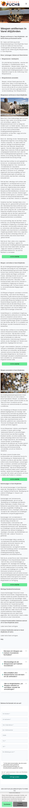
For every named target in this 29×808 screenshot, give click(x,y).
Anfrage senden (14, 777)
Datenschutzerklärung (14, 793)
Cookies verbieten (20, 804)
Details (20, 801)
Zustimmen (7, 804)
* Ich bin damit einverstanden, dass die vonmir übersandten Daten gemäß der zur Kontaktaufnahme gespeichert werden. (15, 765)
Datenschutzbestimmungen (10, 766)
